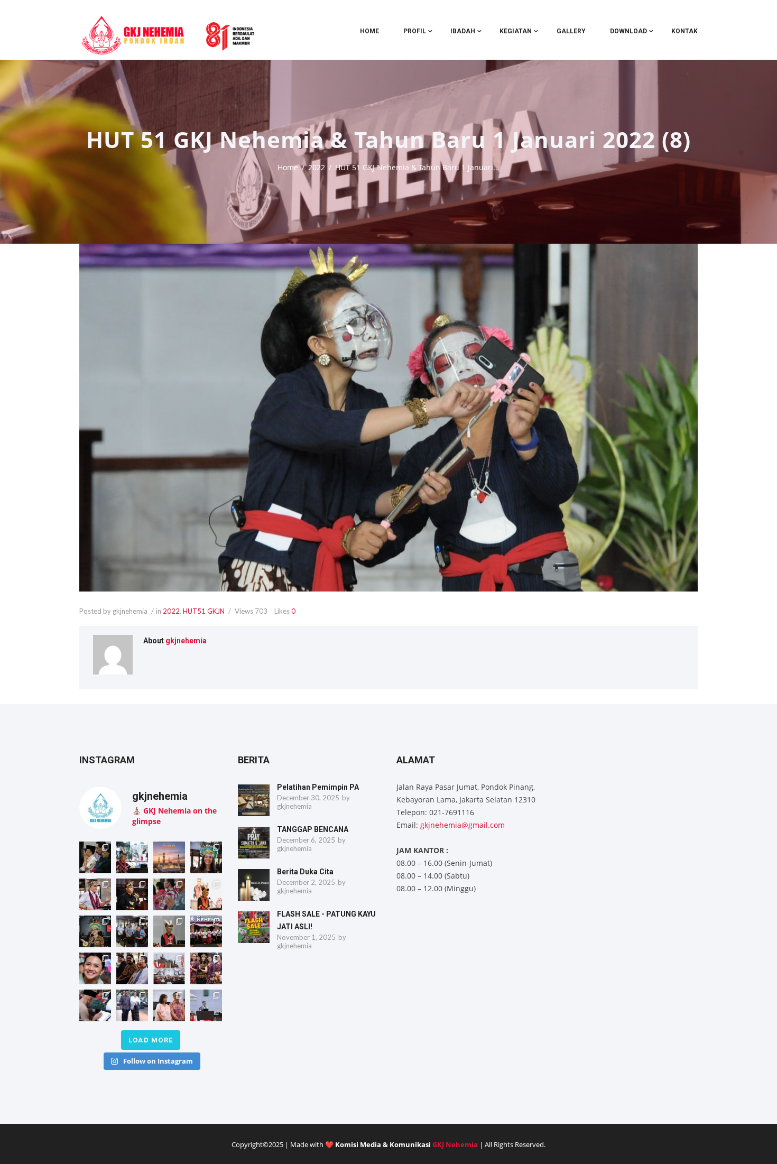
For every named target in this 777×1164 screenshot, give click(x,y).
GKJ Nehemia (455, 1144)
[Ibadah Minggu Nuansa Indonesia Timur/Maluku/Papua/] (206, 857)
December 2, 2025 (306, 882)
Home (369, 31)
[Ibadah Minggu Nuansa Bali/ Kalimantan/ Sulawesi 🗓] (206, 968)
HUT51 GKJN (204, 611)
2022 (316, 167)
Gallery (571, 31)
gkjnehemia (186, 640)
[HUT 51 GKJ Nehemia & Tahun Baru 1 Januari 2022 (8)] (388, 418)
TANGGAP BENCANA (312, 829)
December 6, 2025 (306, 840)
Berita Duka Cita (305, 871)
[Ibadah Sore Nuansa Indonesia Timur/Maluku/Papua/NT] (95, 857)
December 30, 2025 (308, 797)
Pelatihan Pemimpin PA (318, 787)
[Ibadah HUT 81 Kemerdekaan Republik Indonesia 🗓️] (95, 968)
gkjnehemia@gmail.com (462, 825)
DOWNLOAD (628, 31)
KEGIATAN (516, 31)
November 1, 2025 (306, 937)
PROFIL (414, 31)
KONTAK (684, 31)
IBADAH (462, 31)
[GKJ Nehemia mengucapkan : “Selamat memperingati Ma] (169, 857)
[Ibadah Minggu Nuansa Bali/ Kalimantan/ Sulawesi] (169, 1005)
